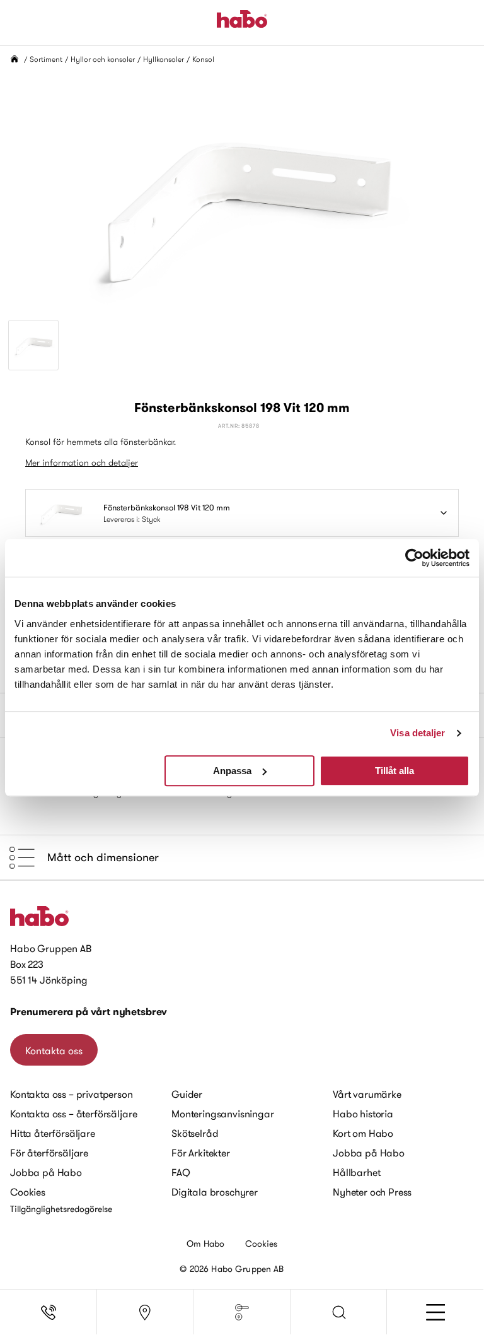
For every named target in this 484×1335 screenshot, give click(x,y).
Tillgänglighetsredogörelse (61, 1208)
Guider (186, 1094)
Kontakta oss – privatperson (71, 1094)
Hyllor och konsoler (103, 59)
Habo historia (363, 1113)
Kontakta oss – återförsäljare (73, 1113)
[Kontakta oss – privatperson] (48, 1312)
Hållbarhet (356, 1172)
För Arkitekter (200, 1152)
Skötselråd (194, 1133)
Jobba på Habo (46, 1172)
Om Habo (206, 1243)
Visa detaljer (417, 732)
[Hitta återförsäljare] (145, 1312)
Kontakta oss (54, 1050)
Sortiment (46, 59)
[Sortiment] (242, 1312)
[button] (339, 1312)
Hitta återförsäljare (52, 1133)
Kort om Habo (363, 1133)
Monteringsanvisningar (222, 1113)
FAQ (180, 1172)
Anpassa (232, 770)
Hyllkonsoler (163, 59)
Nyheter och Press (372, 1191)
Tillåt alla (394, 770)
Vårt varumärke (367, 1094)
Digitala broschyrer (214, 1191)
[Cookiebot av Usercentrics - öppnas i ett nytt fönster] (414, 557)
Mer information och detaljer (81, 462)
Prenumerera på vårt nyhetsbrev (88, 1011)
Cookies (27, 1191)
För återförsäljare (49, 1152)
